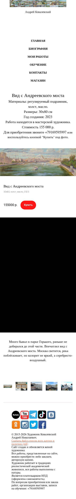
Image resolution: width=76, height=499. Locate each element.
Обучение (38, 64)
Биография (38, 48)
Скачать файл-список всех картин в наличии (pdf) (32, 442)
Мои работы (38, 56)
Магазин (38, 80)
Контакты (38, 72)
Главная (38, 40)
